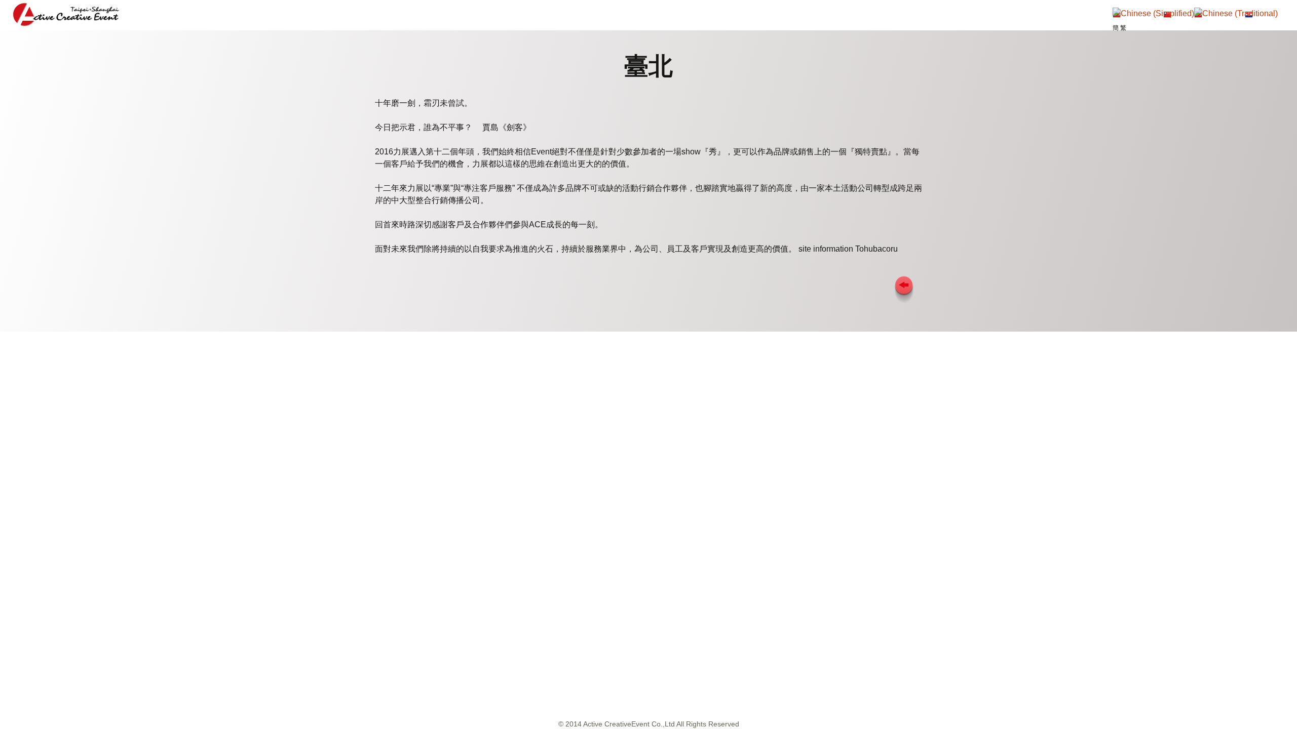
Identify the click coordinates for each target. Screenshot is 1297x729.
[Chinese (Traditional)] (1236, 15)
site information (825, 249)
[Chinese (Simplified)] (1153, 15)
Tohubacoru (876, 249)
